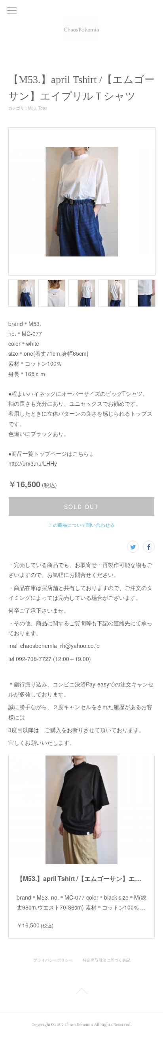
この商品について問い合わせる (81, 524)
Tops (42, 108)
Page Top (81, 992)
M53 (32, 108)
